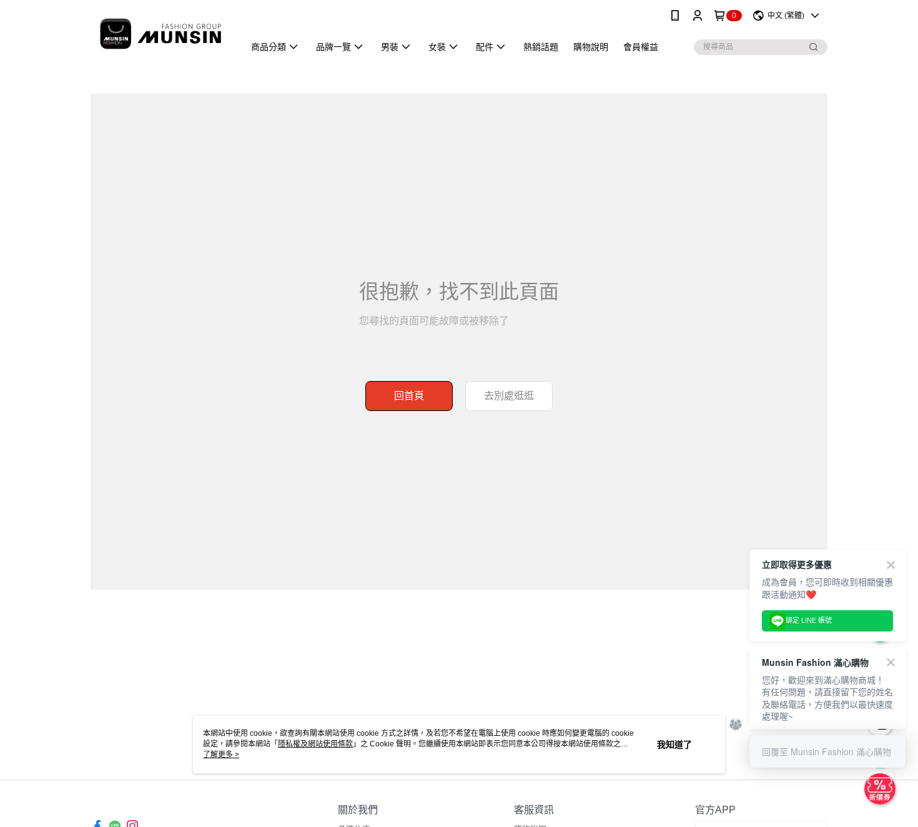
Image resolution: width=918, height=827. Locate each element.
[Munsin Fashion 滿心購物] (160, 32)
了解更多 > (221, 754)
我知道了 (674, 745)
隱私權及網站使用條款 (315, 744)
